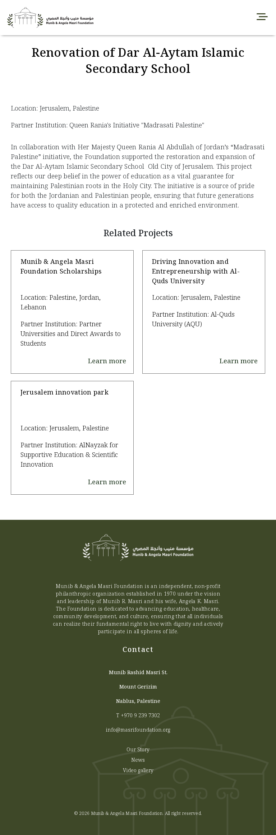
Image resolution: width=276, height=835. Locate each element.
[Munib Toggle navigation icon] (262, 17)
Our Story (138, 749)
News (138, 759)
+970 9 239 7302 (140, 715)
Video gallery (138, 770)
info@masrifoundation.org (138, 729)
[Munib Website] (83, 17)
